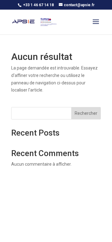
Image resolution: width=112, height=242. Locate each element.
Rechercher (86, 113)
